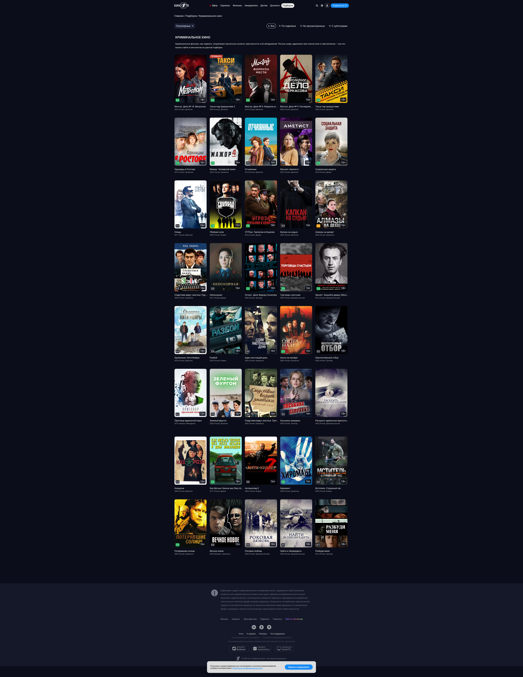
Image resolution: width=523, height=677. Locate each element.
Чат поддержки (277, 634)
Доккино (275, 5)
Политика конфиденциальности (277, 637)
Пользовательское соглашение (245, 637)
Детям (263, 5)
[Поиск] (317, 5)
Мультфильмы (250, 619)
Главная (179, 15)
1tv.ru (240, 634)
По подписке (289, 26)
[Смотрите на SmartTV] (284, 648)
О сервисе (251, 634)
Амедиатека (251, 5)
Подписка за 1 (340, 5)
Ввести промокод (294, 619)
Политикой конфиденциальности (247, 668)
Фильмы (237, 5)
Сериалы (225, 5)
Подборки (287, 5)
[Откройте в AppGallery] (261, 648)
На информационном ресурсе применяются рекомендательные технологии (261, 641)
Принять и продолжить (298, 667)
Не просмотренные (314, 26)
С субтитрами (339, 26)
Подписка (277, 619)
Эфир (215, 5)
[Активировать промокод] (322, 5)
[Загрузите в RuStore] (239, 648)
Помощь (263, 634)
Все (273, 26)
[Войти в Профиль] (327, 5)
